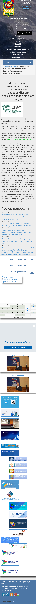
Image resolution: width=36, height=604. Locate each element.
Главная (18, 36)
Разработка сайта (6, 602)
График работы (18, 57)
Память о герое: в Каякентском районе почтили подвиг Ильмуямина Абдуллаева (16, 224)
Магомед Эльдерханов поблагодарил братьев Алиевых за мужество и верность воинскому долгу (17, 241)
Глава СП (18, 44)
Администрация (18, 39)
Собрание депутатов (18, 52)
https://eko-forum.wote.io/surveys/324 (19, 140)
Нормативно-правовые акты (18, 49)
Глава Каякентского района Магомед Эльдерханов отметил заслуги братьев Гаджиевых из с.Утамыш (15, 216)
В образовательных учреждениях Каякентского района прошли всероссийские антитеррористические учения (17, 232)
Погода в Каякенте (9, 277)
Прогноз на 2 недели (9, 282)
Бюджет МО (18, 54)
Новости (13, 66)
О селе (18, 41)
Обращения (18, 46)
